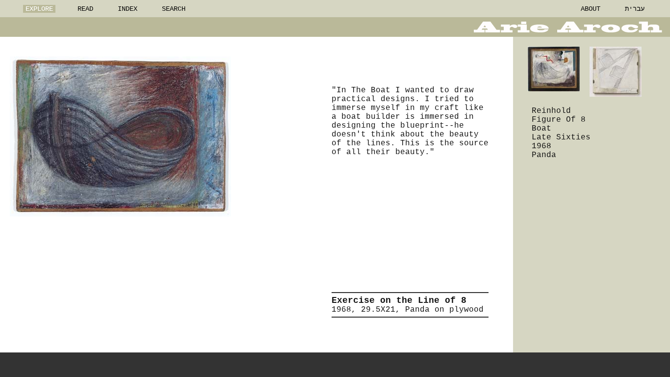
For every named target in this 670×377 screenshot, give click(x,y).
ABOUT (590, 9)
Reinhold (551, 111)
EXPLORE (39, 9)
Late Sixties (561, 137)
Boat (541, 128)
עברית (634, 9)
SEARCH (173, 9)
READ (85, 9)
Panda (544, 155)
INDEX (127, 9)
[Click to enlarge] (120, 136)
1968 (541, 146)
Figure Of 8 (559, 119)
